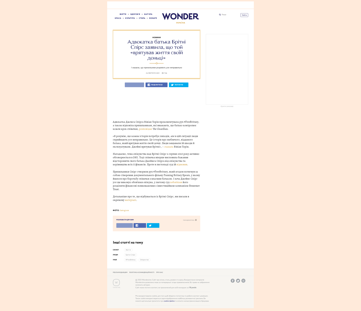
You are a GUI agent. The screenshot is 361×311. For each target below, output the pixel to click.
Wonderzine (116, 282)
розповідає (145, 129)
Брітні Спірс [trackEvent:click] (130, 255)
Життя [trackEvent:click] (128, 250)
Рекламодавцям (120, 272)
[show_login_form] (244, 15)
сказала (168, 146)
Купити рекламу (227, 106)
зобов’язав (176, 182)
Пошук (224, 15)
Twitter (238, 281)
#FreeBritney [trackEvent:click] (131, 260)
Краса (118, 18)
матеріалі (130, 200)
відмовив (182, 164)
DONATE (153, 18)
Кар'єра (148, 14)
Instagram (124, 210)
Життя (123, 14)
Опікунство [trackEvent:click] (144, 260)
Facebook (233, 281)
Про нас (159, 272)
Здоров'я (135, 14)
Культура (130, 18)
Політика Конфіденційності (141, 272)
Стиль (142, 18)
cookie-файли (169, 301)
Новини (156, 37)
